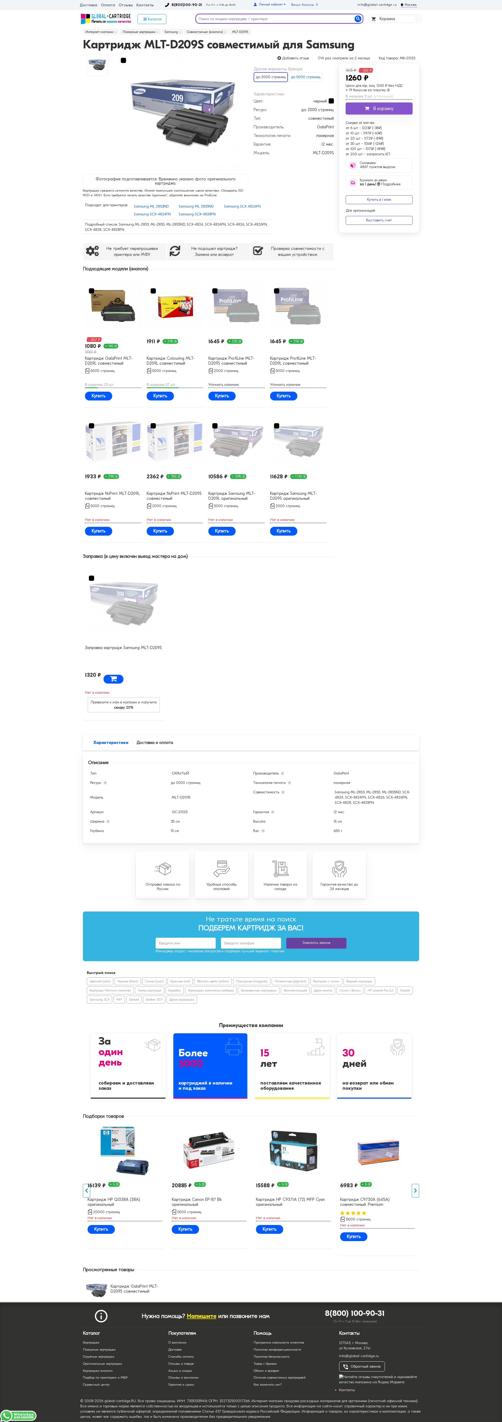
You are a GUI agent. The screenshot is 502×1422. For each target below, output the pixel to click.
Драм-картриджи (181, 999)
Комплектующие (295, 990)
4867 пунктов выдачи (377, 167)
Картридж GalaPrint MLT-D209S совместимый (134, 1289)
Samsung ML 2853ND (151, 206)
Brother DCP (154, 999)
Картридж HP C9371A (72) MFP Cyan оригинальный (290, 1202)
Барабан (174, 990)
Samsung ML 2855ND (196, 206)
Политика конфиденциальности (277, 1349)
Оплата (108, 5)
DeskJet (405, 990)
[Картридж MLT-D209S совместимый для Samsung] (182, 112)
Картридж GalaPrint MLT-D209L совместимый (109, 361)
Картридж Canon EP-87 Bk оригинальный (197, 1202)
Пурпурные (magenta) (251, 981)
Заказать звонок (316, 943)
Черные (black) (127, 981)
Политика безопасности (271, 1356)
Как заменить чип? (268, 1384)
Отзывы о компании (183, 1377)
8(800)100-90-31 (187, 5)
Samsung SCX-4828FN (197, 214)
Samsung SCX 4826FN (242, 206)
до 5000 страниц (305, 77)
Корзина (398, 18)
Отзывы (126, 5)
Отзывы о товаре (181, 1364)
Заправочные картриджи (259, 990)
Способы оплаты (181, 1356)
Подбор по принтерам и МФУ (105, 1377)
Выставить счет (379, 220)
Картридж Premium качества (110, 990)
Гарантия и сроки (181, 1384)
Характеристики (110, 742)
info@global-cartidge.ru (377, 5)
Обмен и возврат (266, 1371)
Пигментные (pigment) (290, 981)
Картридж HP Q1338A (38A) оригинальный (114, 1202)
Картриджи (91, 1342)
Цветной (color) (100, 981)
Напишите (201, 1316)
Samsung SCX (99, 999)
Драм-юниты (323, 990)
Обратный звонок (366, 1366)
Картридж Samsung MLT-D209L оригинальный (231, 496)
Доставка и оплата (154, 742)
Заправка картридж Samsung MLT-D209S (123, 647)
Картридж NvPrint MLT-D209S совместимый (174, 496)
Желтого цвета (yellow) (213, 981)
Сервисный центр (96, 1384)
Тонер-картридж (149, 990)
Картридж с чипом (326, 981)
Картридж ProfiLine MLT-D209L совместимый (293, 361)
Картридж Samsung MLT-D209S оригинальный (293, 496)
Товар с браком (265, 1364)
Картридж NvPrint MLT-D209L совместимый (112, 496)
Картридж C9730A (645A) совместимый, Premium (365, 1202)
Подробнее (380, 184)
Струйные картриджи (98, 1356)
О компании (177, 1342)
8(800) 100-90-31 (355, 1313)
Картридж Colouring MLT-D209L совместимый (171, 361)
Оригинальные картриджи (102, 1364)
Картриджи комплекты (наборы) (211, 990)
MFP (119, 999)
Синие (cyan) (154, 981)
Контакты (145, 5)
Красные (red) (180, 981)
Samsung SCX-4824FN (152, 214)
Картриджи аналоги (98, 1371)
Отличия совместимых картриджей (280, 1377)
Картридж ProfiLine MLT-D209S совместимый (231, 361)
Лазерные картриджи (99, 1349)
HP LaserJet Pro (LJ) (380, 990)
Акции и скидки (180, 1371)
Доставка (88, 5)
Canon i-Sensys (350, 990)
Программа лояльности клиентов (279, 1342)
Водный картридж (359, 981)
